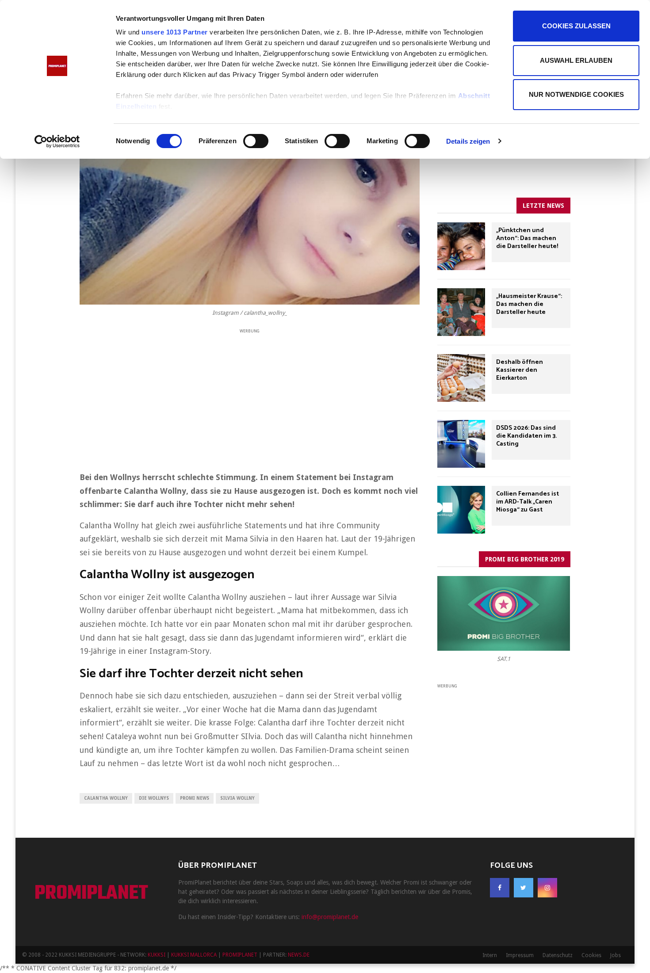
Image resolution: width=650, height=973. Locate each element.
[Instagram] (547, 887)
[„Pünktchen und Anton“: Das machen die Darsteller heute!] (461, 246)
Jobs (615, 955)
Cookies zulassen (576, 26)
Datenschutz (558, 955)
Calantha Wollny (106, 798)
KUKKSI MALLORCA (194, 955)
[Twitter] (523, 887)
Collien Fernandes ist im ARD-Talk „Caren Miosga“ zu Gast (527, 502)
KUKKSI (156, 955)
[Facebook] (499, 887)
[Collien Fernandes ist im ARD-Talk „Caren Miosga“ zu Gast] (461, 510)
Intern (489, 955)
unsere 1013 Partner (174, 32)
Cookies (591, 955)
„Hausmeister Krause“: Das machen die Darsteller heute (529, 304)
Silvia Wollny (237, 798)
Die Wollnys (154, 798)
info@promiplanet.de (330, 916)
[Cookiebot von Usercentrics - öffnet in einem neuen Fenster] (57, 141)
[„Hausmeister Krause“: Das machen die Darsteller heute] (461, 312)
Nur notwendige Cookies (576, 94)
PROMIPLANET (91, 893)
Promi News (194, 798)
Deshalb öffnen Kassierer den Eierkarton (519, 370)
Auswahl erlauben (576, 60)
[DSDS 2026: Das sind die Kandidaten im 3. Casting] (461, 444)
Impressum (520, 955)
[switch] (255, 141)
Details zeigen (468, 141)
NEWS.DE (299, 955)
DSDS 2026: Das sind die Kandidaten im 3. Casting (526, 436)
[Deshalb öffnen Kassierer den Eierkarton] (461, 378)
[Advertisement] (250, 397)
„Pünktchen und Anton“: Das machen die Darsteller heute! (527, 238)
